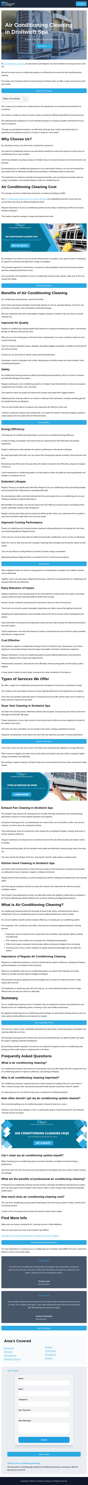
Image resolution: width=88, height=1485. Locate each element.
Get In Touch (44, 1454)
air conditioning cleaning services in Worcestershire (26, 199)
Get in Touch (44, 564)
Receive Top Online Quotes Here (44, 1242)
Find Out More (44, 422)
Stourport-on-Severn (42, 1236)
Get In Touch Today (44, 91)
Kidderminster (50, 1351)
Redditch (55, 1236)
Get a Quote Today (44, 286)
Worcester (16, 1236)
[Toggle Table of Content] (23, 99)
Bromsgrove (6, 1236)
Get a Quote (42, 46)
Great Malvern (50, 1355)
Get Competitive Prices (44, 1023)
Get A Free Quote (44, 1328)
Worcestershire (27, 1236)
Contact (81, 4)
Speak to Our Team (44, 741)
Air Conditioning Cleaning (14, 64)
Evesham (49, 1358)
